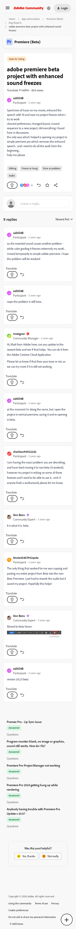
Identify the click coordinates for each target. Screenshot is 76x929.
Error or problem (51, 168)
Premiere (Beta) (54, 18)
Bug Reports (15, 22)
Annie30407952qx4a (25, 557)
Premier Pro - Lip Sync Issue (24, 722)
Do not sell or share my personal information (32, 917)
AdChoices (17, 923)
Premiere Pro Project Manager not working (33, 765)
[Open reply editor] (38, 203)
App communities (31, 18)
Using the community (19, 903)
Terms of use (41, 903)
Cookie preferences (18, 910)
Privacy (55, 903)
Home (12, 18)
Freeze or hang (30, 168)
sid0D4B (18, 98)
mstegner (19, 333)
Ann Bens (19, 515)
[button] (7, 9)
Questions (12, 734)
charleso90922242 (24, 451)
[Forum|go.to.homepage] (29, 8)
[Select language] (48, 8)
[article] (38, 254)
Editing (12, 168)
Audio (12, 175)
